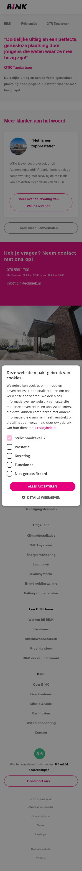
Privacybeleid (45, 428)
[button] (41, 497)
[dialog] (41, 435)
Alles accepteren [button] (42, 486)
